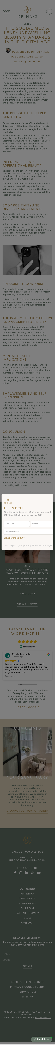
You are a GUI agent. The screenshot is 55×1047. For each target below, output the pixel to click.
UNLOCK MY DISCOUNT (14, 538)
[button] (41, 1039)
